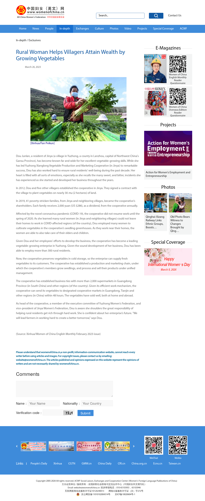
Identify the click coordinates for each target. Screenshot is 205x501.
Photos (114, 28)
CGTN (71, 463)
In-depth (65, 28)
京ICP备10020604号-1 (125, 494)
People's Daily (39, 463)
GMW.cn (87, 463)
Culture (99, 28)
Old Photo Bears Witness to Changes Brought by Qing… (180, 224)
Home (22, 28)
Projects (142, 28)
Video (127, 28)
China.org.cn (139, 463)
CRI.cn (121, 463)
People (49, 28)
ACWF (183, 28)
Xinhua (57, 463)
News (36, 28)
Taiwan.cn (175, 463)
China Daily (104, 463)
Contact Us (174, 15)
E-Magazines (168, 48)
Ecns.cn (157, 463)
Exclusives (35, 40)
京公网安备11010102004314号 (95, 494)
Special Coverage (163, 28)
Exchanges (82, 28)
